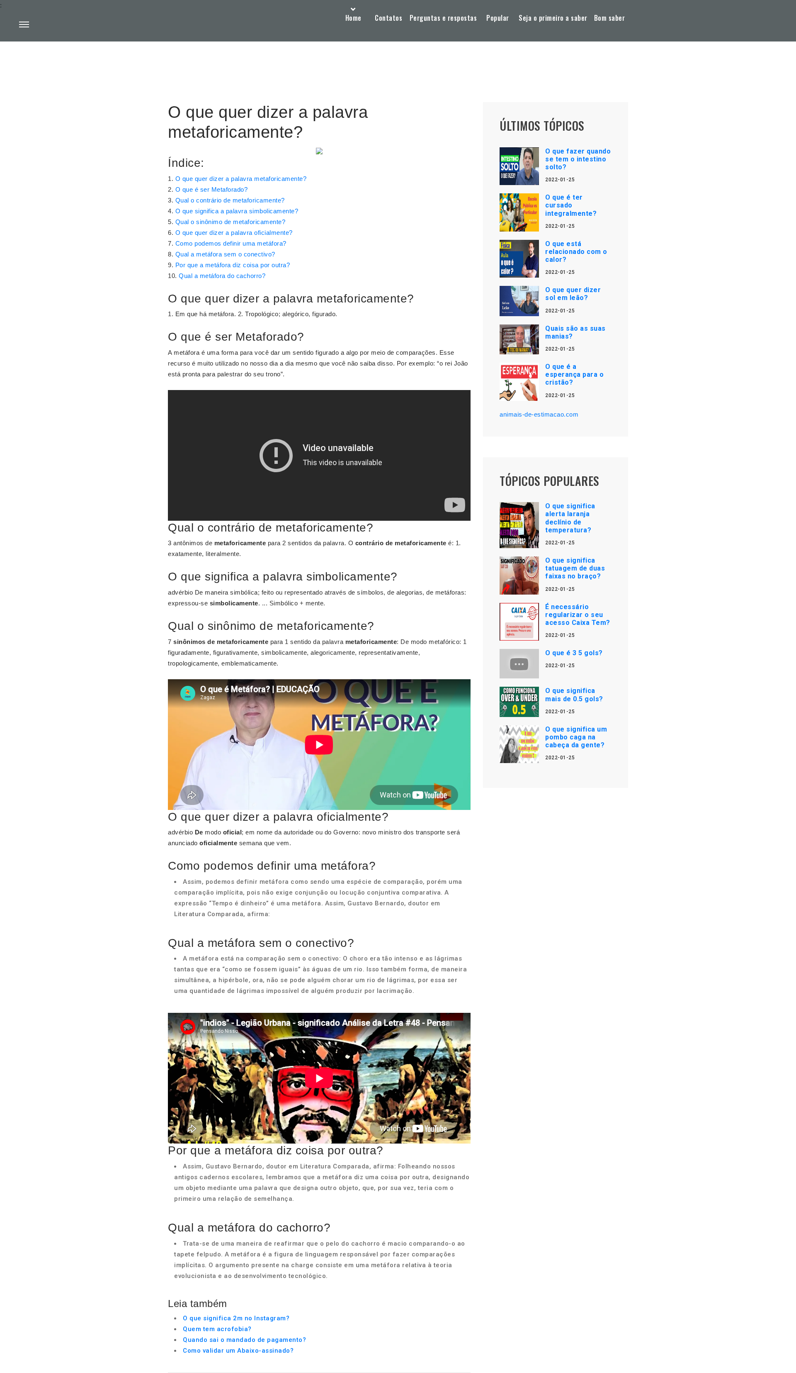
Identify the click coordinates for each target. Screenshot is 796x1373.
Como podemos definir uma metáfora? (230, 243)
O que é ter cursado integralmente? (571, 205)
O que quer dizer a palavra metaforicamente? (241, 178)
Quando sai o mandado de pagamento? (244, 1340)
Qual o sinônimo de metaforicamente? (230, 221)
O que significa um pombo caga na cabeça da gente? (576, 737)
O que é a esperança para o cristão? (574, 374)
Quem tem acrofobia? (217, 1329)
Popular (497, 18)
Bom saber (609, 18)
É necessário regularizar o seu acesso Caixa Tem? (577, 615)
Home (353, 18)
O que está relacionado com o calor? (576, 251)
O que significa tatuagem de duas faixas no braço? (575, 568)
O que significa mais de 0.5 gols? (574, 694)
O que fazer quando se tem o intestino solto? (578, 159)
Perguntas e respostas (443, 18)
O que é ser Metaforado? (211, 189)
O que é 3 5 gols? (574, 653)
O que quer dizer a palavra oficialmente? (234, 232)
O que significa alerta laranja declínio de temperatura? (570, 518)
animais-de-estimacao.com (539, 414)
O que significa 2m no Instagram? (236, 1318)
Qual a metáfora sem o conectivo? (225, 254)
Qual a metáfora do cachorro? (222, 275)
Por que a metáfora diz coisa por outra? (232, 264)
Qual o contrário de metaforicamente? (230, 200)
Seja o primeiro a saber (553, 18)
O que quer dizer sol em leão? (573, 294)
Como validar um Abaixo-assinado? (238, 1350)
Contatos (388, 18)
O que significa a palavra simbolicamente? (236, 211)
